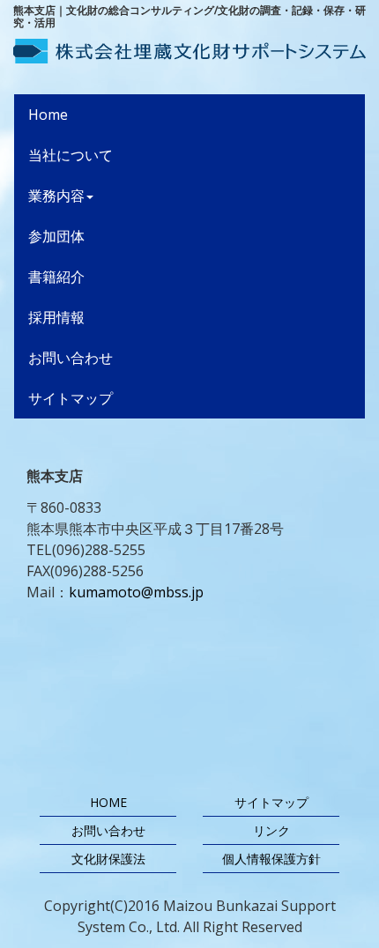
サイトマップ (70, 398)
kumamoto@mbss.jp (136, 592)
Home (76, 114)
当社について (70, 155)
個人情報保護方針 (271, 858)
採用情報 (56, 317)
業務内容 (56, 195)
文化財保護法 (108, 858)
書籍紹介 (56, 276)
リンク (271, 830)
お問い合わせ (70, 357)
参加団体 (56, 236)
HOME (108, 802)
